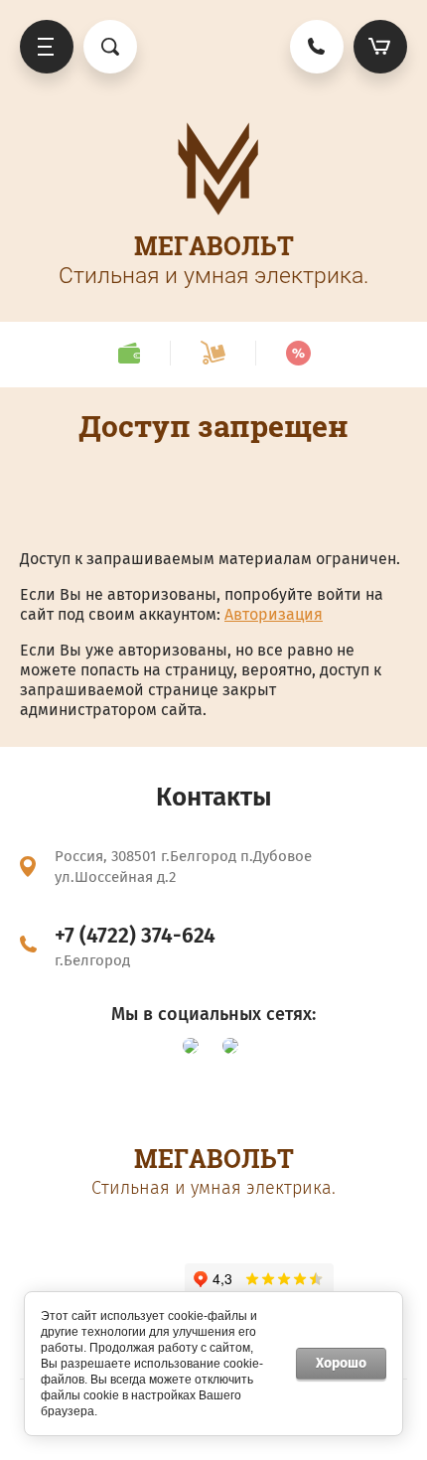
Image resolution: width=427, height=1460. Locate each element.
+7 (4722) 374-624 (135, 936)
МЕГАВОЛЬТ (214, 245)
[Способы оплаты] (128, 353)
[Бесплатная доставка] (212, 353)
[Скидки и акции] (298, 353)
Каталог (46, 46)
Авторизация (273, 614)
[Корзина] (380, 46)
